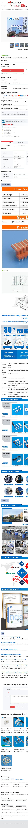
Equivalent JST (16, 784)
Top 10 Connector (6, 816)
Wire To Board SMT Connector (19, 782)
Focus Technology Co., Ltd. (16, 822)
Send (12, 707)
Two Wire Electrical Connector (8, 812)
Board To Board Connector (7, 800)
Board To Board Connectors (7, 782)
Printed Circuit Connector (21, 800)
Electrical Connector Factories (8, 809)
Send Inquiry (13, 70)
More (2, 818)
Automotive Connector (17, 786)
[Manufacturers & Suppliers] (14, 2)
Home (2, 9)
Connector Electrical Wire (22, 809)
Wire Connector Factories (21, 806)
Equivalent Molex (4, 784)
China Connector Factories (7, 806)
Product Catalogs (19, 779)
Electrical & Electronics (9, 9)
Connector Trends (15, 816)
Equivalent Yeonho (5, 786)
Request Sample (23, 73)
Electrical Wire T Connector (22, 812)
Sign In (3, 136)
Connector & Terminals (18, 9)
